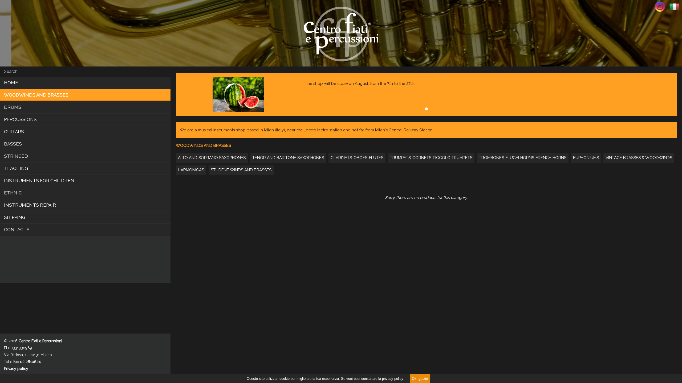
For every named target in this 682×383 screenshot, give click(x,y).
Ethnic (13, 192)
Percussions (20, 119)
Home (11, 82)
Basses (13, 144)
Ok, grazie (420, 379)
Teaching (16, 168)
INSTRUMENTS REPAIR (30, 205)
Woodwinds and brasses (36, 95)
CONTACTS (17, 229)
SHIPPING (14, 217)
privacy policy (392, 379)
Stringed (16, 156)
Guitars (14, 131)
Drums (12, 107)
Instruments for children (39, 180)
